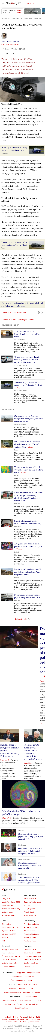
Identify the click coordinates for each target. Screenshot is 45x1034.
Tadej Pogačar (29, 909)
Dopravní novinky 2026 (32, 956)
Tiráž (38, 1017)
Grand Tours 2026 (31, 915)
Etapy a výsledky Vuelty (33, 902)
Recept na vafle (30, 937)
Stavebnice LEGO (9, 1000)
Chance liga (6, 924)
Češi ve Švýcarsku (9, 960)
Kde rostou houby (15, 976)
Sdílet (15, 49)
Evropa (16, 577)
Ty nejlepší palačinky (31, 924)
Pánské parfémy (21, 1008)
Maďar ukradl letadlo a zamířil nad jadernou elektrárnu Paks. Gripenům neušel (27, 572)
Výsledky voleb (7, 905)
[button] (22, 89)
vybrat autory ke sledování (9, 44)
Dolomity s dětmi (8, 966)
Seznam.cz (31, 3)
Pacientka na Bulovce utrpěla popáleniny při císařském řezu (27, 596)
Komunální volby (8, 915)
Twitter (15, 1017)
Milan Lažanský (6, 41)
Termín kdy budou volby (11, 909)
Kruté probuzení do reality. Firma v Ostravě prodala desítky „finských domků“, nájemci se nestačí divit (29, 496)
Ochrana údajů (35, 1019)
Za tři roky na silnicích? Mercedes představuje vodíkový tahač (28, 334)
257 (23, 49)
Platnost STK (29, 966)
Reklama (23, 1017)
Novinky (16, 41)
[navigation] (3, 3)
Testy (3, 248)
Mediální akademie (9, 1019)
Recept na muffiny (31, 927)
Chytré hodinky (32, 1004)
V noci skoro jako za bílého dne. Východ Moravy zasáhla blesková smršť (28, 470)
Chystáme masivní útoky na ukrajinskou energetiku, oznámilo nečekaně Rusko (28, 419)
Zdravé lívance (29, 931)
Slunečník (22, 988)
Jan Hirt (27, 905)
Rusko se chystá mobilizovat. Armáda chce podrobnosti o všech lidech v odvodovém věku (33, 752)
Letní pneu (37, 1000)
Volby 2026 (6, 899)
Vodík (31, 320)
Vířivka (37, 992)
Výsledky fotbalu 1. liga (10, 927)
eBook (7, 49)
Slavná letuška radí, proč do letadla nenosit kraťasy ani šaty (27, 522)
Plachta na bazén (31, 984)
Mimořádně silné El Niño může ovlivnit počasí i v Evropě (21, 813)
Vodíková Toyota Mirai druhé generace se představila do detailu (29, 383)
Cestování (17, 526)
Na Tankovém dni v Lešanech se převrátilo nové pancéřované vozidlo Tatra (28, 444)
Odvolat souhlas (12, 1022)
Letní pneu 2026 (30, 949)
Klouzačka (31, 988)
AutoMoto (4, 153)
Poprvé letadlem (8, 953)
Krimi (16, 450)
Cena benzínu (29, 976)
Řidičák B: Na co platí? (32, 960)
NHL (3, 941)
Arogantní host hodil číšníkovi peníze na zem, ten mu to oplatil (28, 545)
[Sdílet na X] (42, 312)
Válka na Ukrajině (20, 424)
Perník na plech (30, 941)
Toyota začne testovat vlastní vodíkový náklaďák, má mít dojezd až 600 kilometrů (26, 359)
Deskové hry (10, 1004)
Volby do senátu (8, 912)
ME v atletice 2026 (9, 934)
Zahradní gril (28, 992)
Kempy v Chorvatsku (10, 949)
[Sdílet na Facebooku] (39, 312)
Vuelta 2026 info (30, 899)
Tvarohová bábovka (31, 934)
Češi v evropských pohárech (21, 980)
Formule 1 (6, 937)
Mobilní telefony (31, 996)
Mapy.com (21, 972)
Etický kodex (23, 1019)
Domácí (17, 504)
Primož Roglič (29, 912)
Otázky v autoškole (31, 963)
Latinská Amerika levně (10, 963)
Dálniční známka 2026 (32, 953)
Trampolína (12, 988)
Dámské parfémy (24, 1000)
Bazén (20, 984)
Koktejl (16, 552)
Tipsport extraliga (8, 931)
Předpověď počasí (34, 972)
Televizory (20, 1004)
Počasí (16, 475)
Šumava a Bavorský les (11, 956)
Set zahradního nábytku (12, 992)
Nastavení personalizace (29, 1022)
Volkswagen (22, 320)
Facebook (7, 1017)
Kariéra (31, 1017)
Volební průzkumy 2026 (11, 902)
